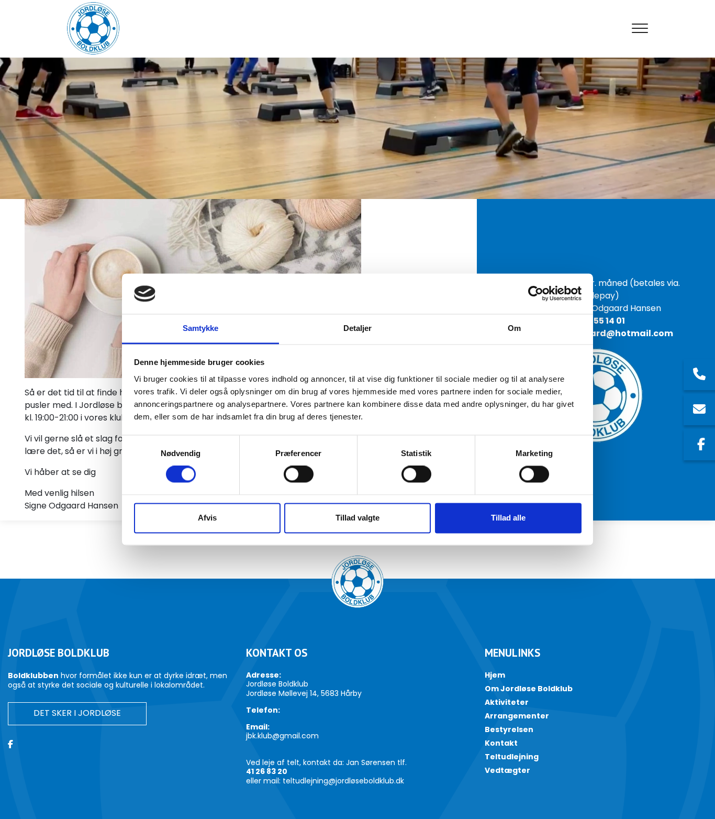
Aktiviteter (507, 702)
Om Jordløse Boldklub (529, 688)
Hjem (495, 675)
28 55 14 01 (603, 321)
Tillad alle (508, 517)
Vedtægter (507, 770)
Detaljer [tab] (357, 328)
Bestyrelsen (509, 729)
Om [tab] (514, 328)
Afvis (207, 517)
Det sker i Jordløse (77, 713)
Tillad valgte (357, 517)
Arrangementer (517, 716)
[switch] (299, 474)
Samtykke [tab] (201, 328)
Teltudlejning (512, 756)
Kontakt (501, 743)
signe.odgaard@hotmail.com (606, 333)
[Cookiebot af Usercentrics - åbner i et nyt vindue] (536, 294)
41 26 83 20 (266, 772)
